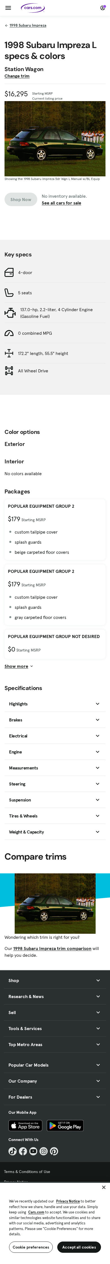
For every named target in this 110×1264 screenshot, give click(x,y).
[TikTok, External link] (12, 1151)
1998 (28, 25)
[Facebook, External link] (23, 1151)
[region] (55, 1223)
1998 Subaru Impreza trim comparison (52, 948)
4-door (25, 272)
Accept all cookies (79, 1247)
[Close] (104, 1187)
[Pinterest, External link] (54, 1151)
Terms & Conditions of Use (27, 1171)
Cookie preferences (31, 1247)
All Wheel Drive (33, 370)
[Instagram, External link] (43, 1151)
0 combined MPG (35, 333)
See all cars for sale (61, 203)
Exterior (15, 444)
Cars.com (36, 1212)
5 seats (25, 292)
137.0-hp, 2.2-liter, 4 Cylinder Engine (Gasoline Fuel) (56, 313)
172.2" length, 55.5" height (43, 353)
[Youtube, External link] (33, 1151)
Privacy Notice (68, 1201)
